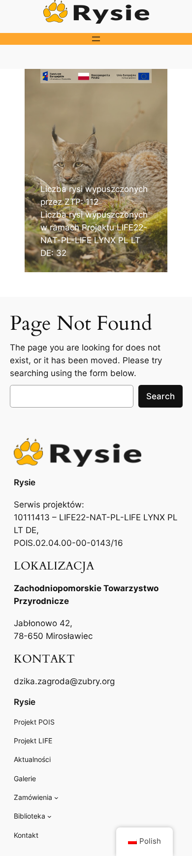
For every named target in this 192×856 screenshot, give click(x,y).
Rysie (24, 482)
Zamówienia (33, 797)
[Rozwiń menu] (96, 39)
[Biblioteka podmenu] (49, 816)
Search (160, 396)
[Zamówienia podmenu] (56, 797)
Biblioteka (29, 816)
